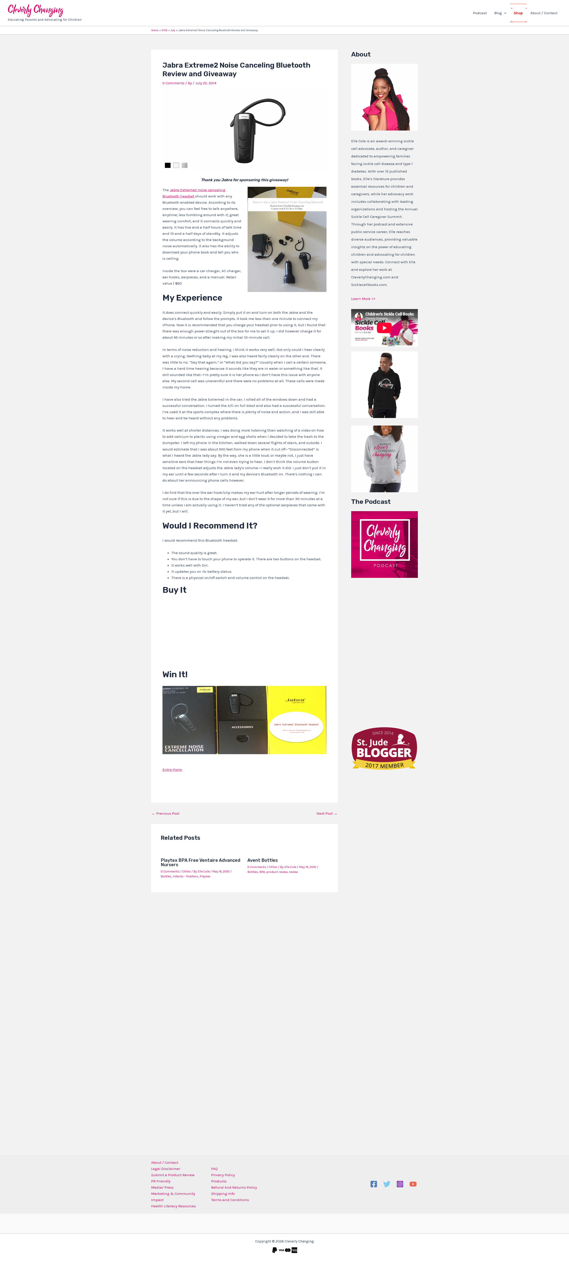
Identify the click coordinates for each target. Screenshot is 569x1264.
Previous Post (165, 813)
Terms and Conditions (230, 1200)
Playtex (205, 876)
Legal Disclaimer (165, 1168)
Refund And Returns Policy (234, 1187)
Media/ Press (162, 1187)
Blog (498, 13)
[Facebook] (373, 1184)
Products (218, 1181)
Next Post (327, 813)
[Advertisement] (384, 651)
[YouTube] (413, 1184)
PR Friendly (160, 1181)
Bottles (166, 876)
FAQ (214, 1168)
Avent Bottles (262, 860)
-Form (177, 769)
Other (186, 871)
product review (277, 872)
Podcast (480, 13)
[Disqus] (244, 954)
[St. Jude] (384, 748)
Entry (167, 769)
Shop (518, 13)
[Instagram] (400, 1184)
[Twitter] (387, 1184)
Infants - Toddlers (185, 876)
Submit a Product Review (172, 1175)
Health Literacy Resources (173, 1206)
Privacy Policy (223, 1175)
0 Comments (173, 83)
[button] (504, 13)
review (293, 872)
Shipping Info (223, 1193)
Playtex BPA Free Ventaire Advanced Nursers (200, 862)
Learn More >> (363, 298)
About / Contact (543, 13)
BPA (262, 872)
